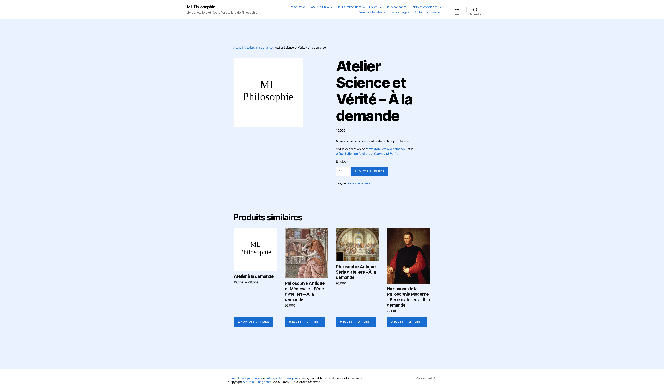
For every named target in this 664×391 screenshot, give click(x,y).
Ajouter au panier (369, 171)
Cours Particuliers (349, 7)
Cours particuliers (250, 378)
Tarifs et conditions (424, 7)
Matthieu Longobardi (257, 382)
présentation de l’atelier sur (367, 153)
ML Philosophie (201, 7)
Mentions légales (370, 12)
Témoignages (399, 12)
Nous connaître (396, 7)
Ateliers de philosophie (282, 378)
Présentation (298, 7)
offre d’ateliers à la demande (386, 149)
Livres (373, 7)
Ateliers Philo (320, 7)
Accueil (238, 47)
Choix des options (253, 321)
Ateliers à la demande (259, 47)
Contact (419, 12)
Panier (436, 12)
